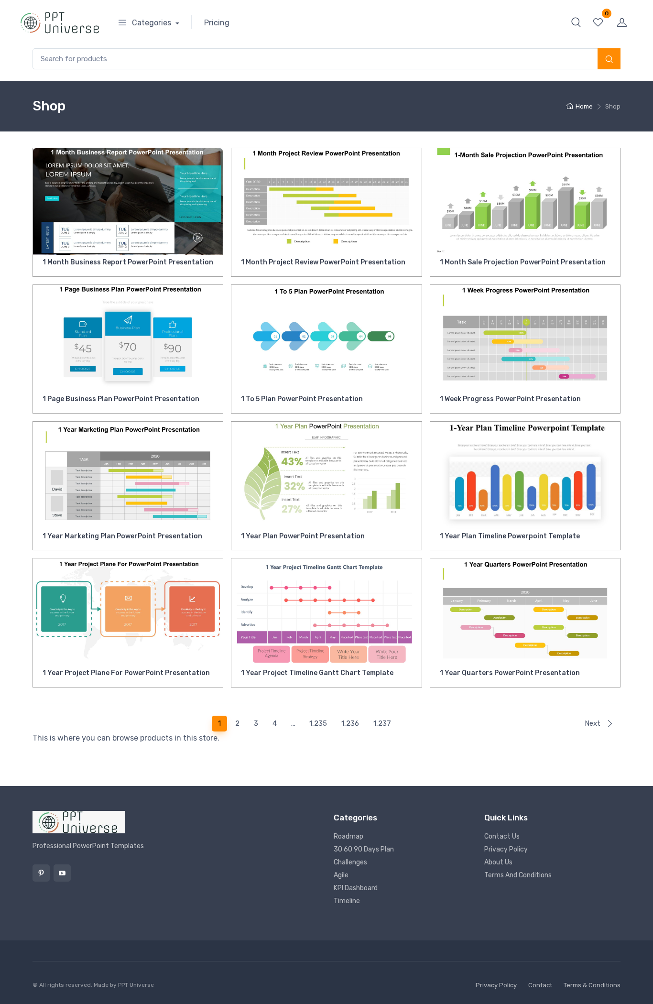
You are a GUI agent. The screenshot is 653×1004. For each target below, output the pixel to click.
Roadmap (348, 836)
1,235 (318, 723)
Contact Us (502, 836)
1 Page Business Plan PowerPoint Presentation (121, 399)
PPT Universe (136, 985)
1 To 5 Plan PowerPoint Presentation (302, 399)
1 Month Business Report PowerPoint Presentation (128, 262)
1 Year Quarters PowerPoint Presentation (510, 673)
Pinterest (41, 873)
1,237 (382, 723)
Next (593, 723)
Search (609, 60)
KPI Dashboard (356, 888)
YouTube (62, 873)
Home (584, 106)
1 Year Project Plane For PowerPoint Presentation (126, 673)
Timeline (347, 901)
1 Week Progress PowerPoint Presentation (510, 399)
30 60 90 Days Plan (364, 849)
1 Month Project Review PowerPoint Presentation (323, 262)
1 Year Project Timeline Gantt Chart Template (317, 673)
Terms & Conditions (592, 985)
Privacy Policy (506, 849)
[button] (576, 22)
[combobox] (326, 59)
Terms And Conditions (518, 875)
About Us (498, 862)
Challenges (350, 862)
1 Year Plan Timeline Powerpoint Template (510, 536)
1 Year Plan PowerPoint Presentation (303, 536)
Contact (540, 985)
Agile (341, 875)
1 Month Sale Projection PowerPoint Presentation (523, 262)
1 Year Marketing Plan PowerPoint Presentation (122, 536)
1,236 (350, 723)
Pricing (216, 22)
